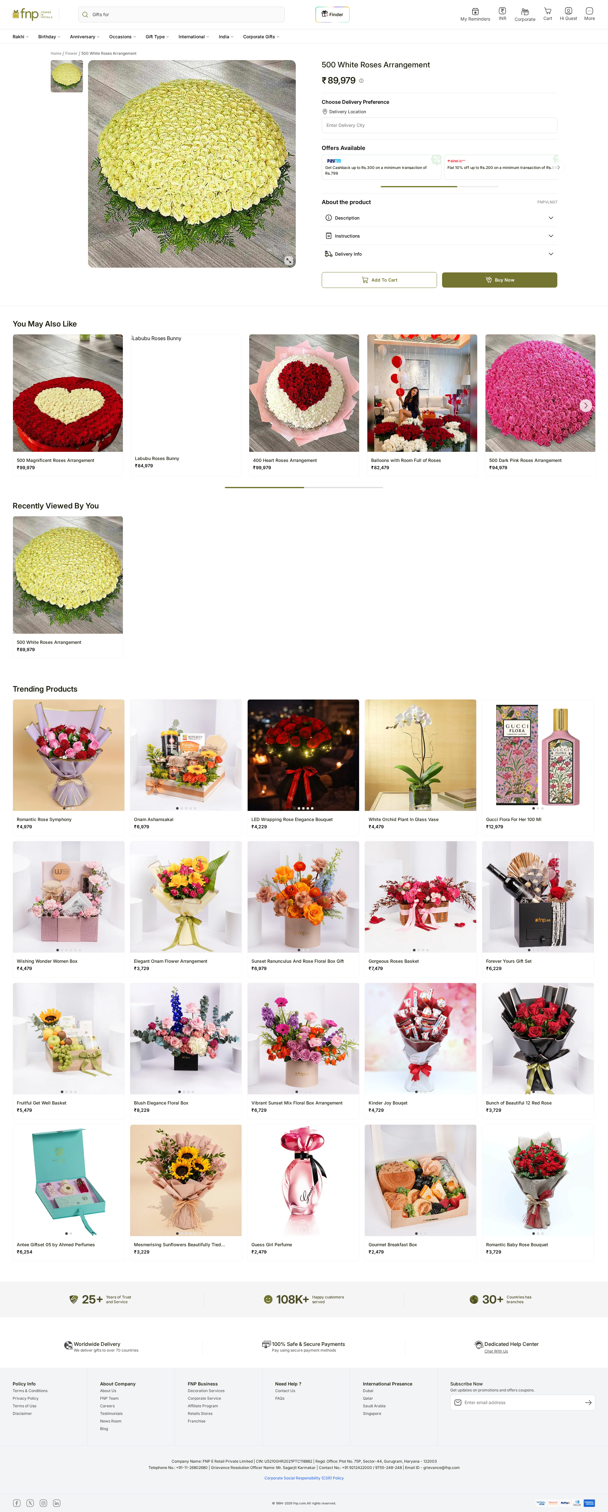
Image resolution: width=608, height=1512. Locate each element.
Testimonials (111, 1413)
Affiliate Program (203, 1405)
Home (57, 53)
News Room (111, 1421)
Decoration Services (206, 1390)
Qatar (368, 1398)
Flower (72, 53)
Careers (107, 1405)
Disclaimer (22, 1413)
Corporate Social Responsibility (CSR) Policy (304, 1478)
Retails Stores (200, 1413)
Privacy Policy (26, 1398)
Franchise (197, 1421)
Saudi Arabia (374, 1405)
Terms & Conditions (30, 1390)
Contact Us (285, 1390)
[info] (361, 81)
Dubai (368, 1390)
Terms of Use (24, 1405)
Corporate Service (204, 1398)
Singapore (372, 1413)
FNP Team (109, 1398)
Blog (104, 1428)
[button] (21, 36)
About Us (108, 1390)
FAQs (279, 1398)
